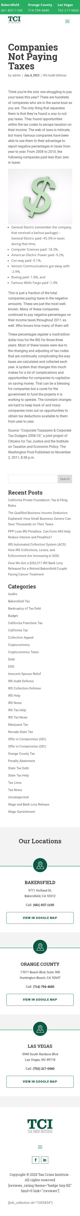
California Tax (18, 630)
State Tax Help (18, 775)
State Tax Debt (18, 768)
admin (16, 75)
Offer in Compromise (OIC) (27, 739)
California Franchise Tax (25, 623)
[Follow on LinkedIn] (44, 1160)
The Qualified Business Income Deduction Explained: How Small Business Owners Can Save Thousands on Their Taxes (39, 518)
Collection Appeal (20, 637)
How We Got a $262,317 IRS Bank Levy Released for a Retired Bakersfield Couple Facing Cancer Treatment (37, 568)
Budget (13, 616)
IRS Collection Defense (24, 688)
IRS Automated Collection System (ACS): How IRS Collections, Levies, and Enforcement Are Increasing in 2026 (37, 550)
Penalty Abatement (21, 761)
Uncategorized (18, 797)
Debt (11, 659)
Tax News (15, 790)
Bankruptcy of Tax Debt (24, 608)
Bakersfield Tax (19, 601)
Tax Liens (15, 783)
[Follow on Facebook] (35, 1160)
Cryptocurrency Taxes (23, 652)
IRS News (15, 703)
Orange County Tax (21, 754)
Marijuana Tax (18, 725)
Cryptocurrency (19, 645)
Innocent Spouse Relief (24, 674)
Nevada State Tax (20, 732)
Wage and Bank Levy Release (28, 804)
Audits (12, 594)
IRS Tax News (18, 717)
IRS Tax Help (17, 710)
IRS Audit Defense (54, 75)
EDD (11, 667)
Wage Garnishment (21, 812)
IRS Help (14, 696)
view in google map (40, 918)
